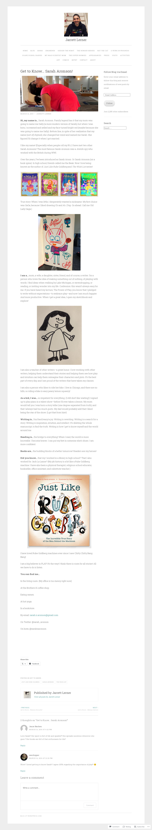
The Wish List (61, 682)
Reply (22, 745)
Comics (66, 60)
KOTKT (74, 60)
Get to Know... (36, 678)
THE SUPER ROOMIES (77, 55)
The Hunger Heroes (86, 51)
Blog (32, 51)
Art (58, 60)
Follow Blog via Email (115, 72)
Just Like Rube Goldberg (30, 682)
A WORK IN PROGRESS (120, 51)
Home (25, 51)
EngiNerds (50, 51)
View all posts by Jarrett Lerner (47, 697)
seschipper (34, 755)
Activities (125, 55)
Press (106, 55)
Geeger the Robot (66, 51)
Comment (90, 805)
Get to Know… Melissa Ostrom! (88, 709)
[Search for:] (115, 128)
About (93, 60)
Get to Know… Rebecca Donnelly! (31, 709)
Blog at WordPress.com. (31, 816)
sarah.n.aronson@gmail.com (44, 615)
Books (40, 51)
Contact (83, 60)
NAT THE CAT (102, 51)
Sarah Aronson (48, 682)
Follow (109, 103)
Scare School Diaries (32, 55)
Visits (115, 55)
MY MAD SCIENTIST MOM (55, 55)
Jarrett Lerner (76, 40)
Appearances (95, 55)
